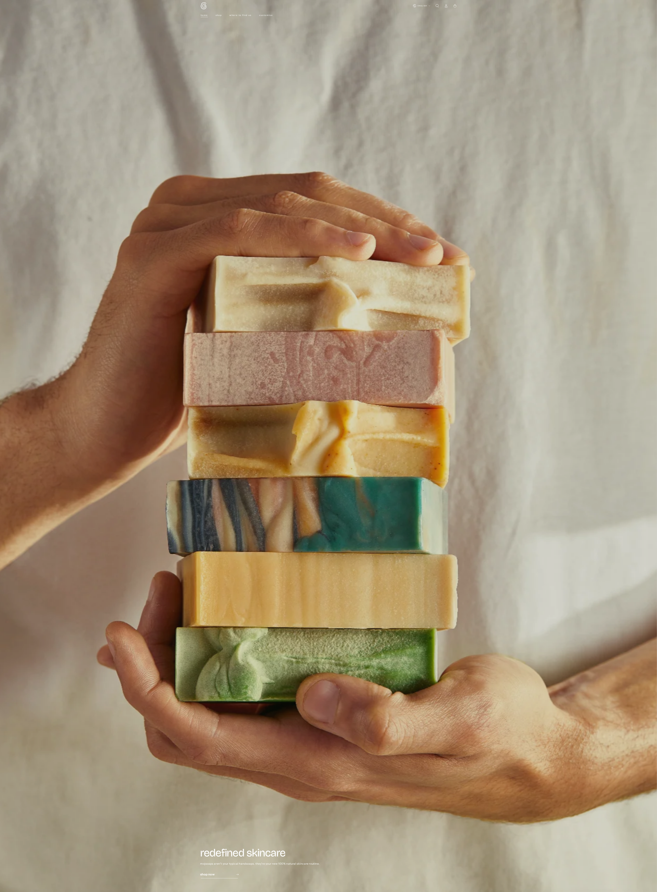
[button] (437, 6)
